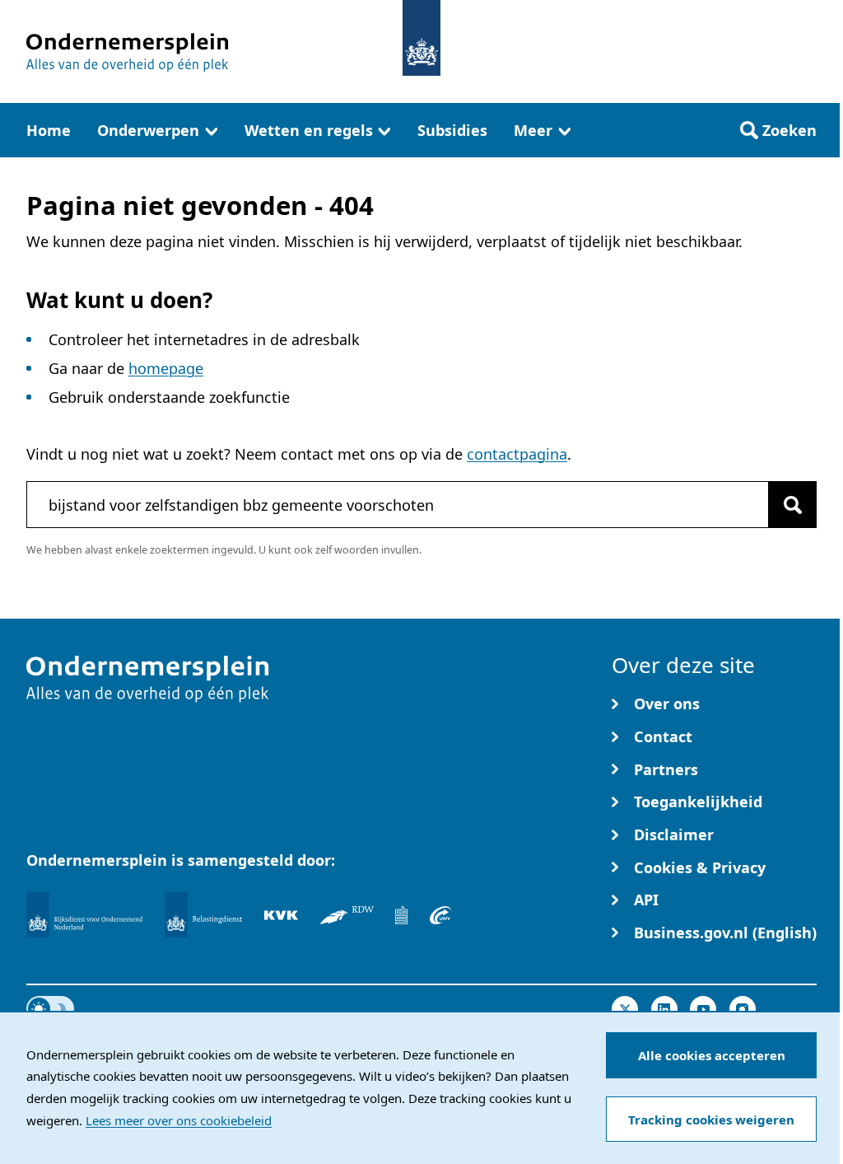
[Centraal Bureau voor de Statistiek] (401, 914)
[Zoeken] (780, 504)
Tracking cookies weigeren (708, 1119)
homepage (163, 368)
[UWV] (440, 914)
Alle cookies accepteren (709, 1055)
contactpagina (500, 454)
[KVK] (281, 914)
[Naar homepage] (415, 38)
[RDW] (347, 914)
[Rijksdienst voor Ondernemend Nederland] (84, 914)
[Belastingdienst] (203, 914)
